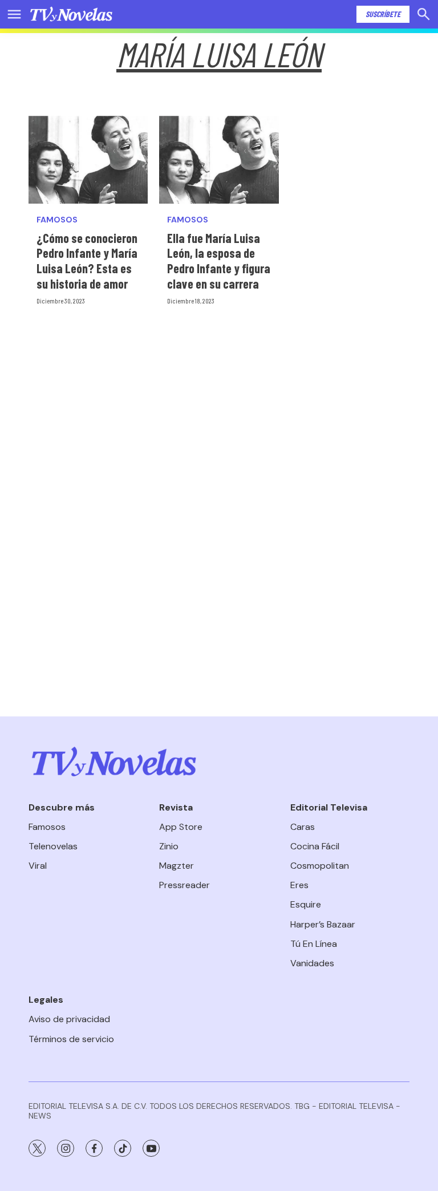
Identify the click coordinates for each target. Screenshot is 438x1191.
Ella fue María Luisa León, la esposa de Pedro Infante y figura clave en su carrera (218, 260)
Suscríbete (383, 14)
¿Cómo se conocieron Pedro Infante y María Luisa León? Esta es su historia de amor (86, 260)
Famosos (57, 220)
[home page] (71, 14)
